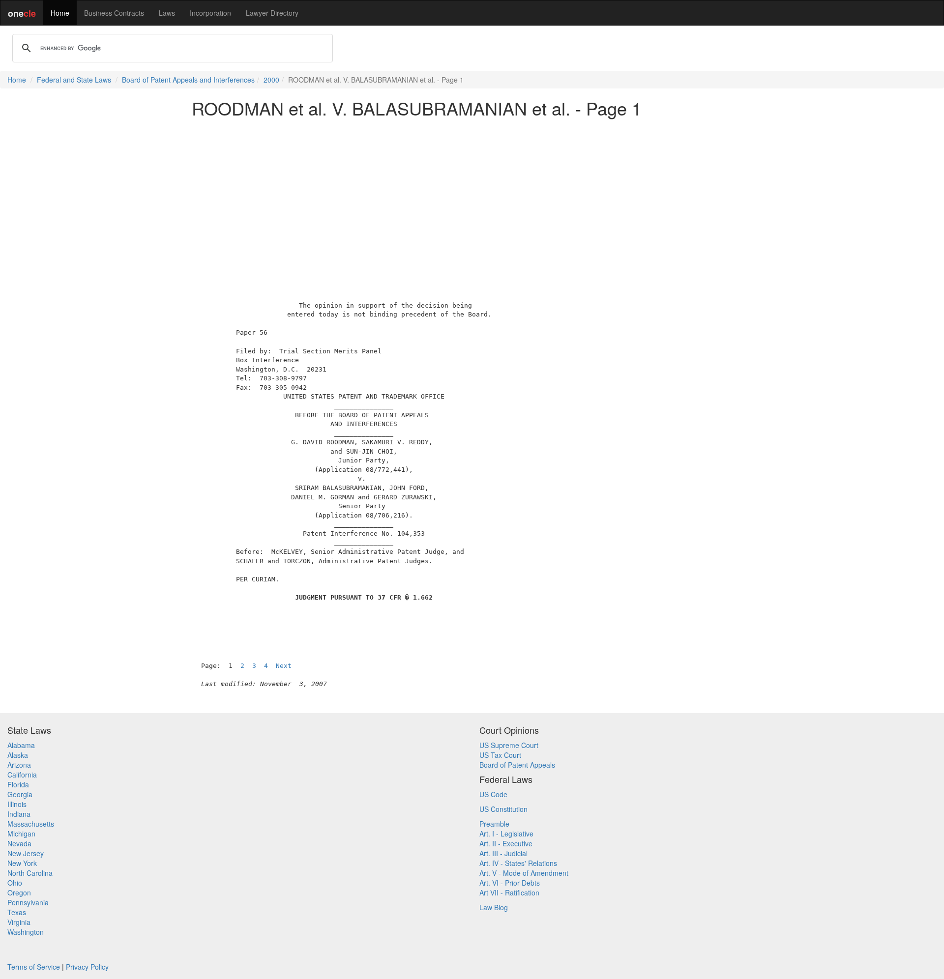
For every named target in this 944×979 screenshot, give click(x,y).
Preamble (494, 824)
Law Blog (493, 907)
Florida (18, 784)
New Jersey (25, 853)
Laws (167, 13)
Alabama (21, 745)
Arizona (19, 765)
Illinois (17, 804)
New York (22, 863)
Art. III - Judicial (503, 853)
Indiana (18, 814)
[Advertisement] (472, 193)
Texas (16, 912)
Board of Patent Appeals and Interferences (188, 80)
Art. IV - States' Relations (518, 863)
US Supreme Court (508, 745)
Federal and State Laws (74, 80)
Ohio (14, 883)
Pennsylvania (28, 902)
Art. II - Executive (505, 843)
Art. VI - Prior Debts (509, 883)
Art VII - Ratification (509, 892)
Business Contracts (114, 13)
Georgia (19, 794)
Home (60, 13)
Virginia (18, 922)
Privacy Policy (87, 967)
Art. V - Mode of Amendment (523, 873)
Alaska (17, 755)
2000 (271, 80)
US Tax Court (500, 755)
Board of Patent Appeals (517, 765)
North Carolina (30, 873)
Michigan (21, 833)
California (22, 774)
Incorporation (210, 13)
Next (284, 665)
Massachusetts (30, 824)
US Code (493, 794)
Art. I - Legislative (506, 833)
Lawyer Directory (272, 13)
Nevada (19, 843)
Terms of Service (33, 967)
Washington (25, 932)
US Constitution (503, 809)
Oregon (19, 892)
